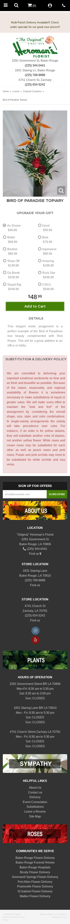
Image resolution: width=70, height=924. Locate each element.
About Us (35, 787)
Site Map (35, 816)
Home (6, 91)
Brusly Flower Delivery (35, 872)
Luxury (16, 91)
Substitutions (35, 806)
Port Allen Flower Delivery (35, 881)
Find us (34, 553)
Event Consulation (35, 802)
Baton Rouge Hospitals (35, 867)
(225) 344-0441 (35, 65)
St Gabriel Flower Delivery (35, 891)
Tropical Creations (32, 91)
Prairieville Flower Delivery (35, 886)
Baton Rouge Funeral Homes (35, 862)
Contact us (35, 792)
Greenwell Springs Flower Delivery (35, 876)
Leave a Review (35, 811)
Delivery (35, 797)
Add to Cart (35, 306)
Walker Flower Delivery (35, 896)
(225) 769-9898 (35, 75)
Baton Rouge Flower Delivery (35, 857)
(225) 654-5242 (35, 84)
